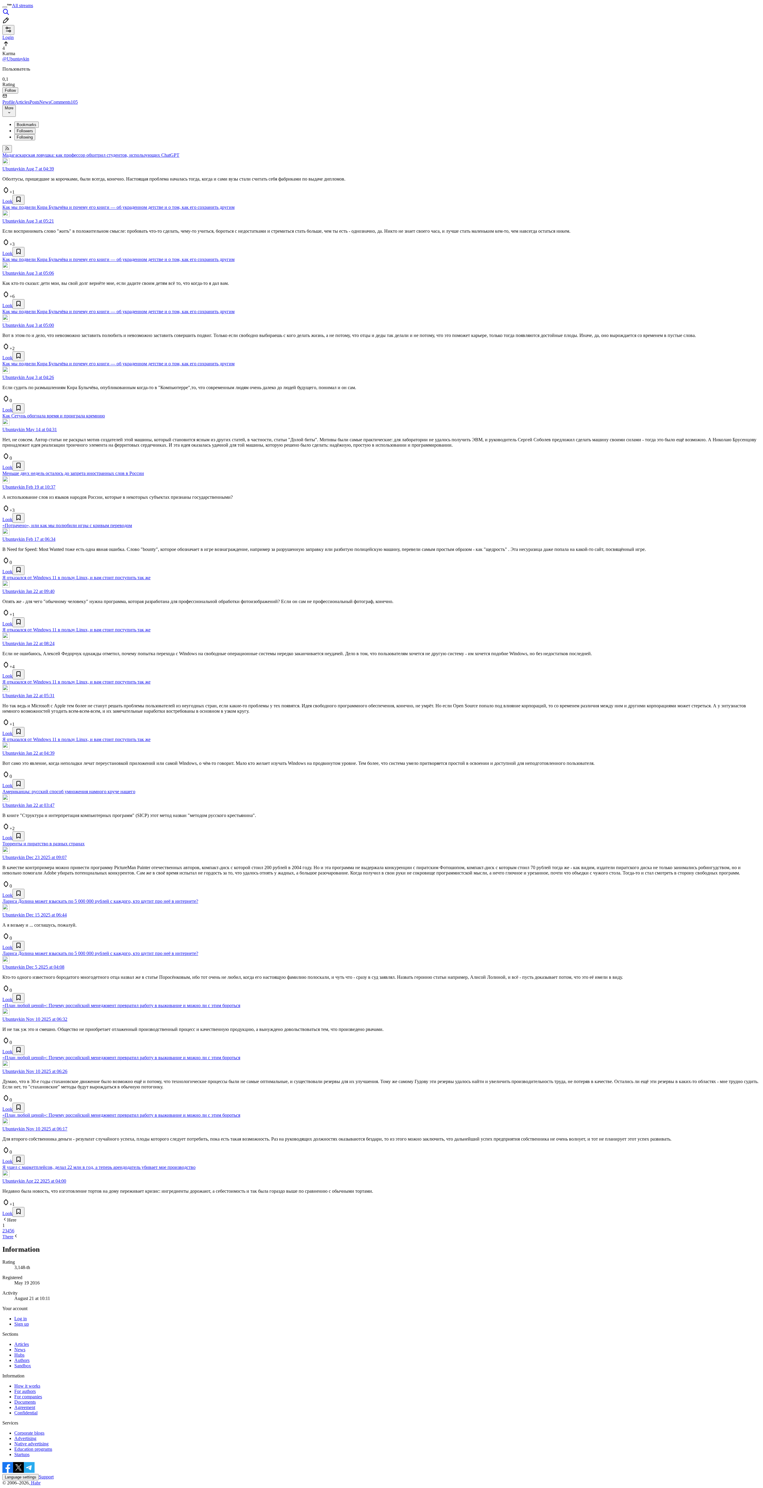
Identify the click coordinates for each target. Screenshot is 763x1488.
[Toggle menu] (4, 7)
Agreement (24, 1407)
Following (25, 137)
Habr (35, 1482)
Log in (20, 1318)
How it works (27, 1385)
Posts (34, 102)
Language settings (20, 1477)
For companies (28, 1396)
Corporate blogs (29, 1433)
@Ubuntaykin (15, 58)
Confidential (26, 1412)
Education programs (33, 1449)
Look (7, 201)
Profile (8, 102)
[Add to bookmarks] (18, 200)
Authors (22, 1360)
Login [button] (8, 37)
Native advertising (31, 1443)
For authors (25, 1391)
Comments (64, 102)
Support (46, 1476)
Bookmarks (26, 124)
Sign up (21, 1324)
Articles (22, 102)
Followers (25, 131)
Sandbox (22, 1365)
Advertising (25, 1438)
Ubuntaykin (13, 168)
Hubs (19, 1354)
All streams (22, 5)
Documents (25, 1402)
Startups (22, 1454)
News (44, 102)
